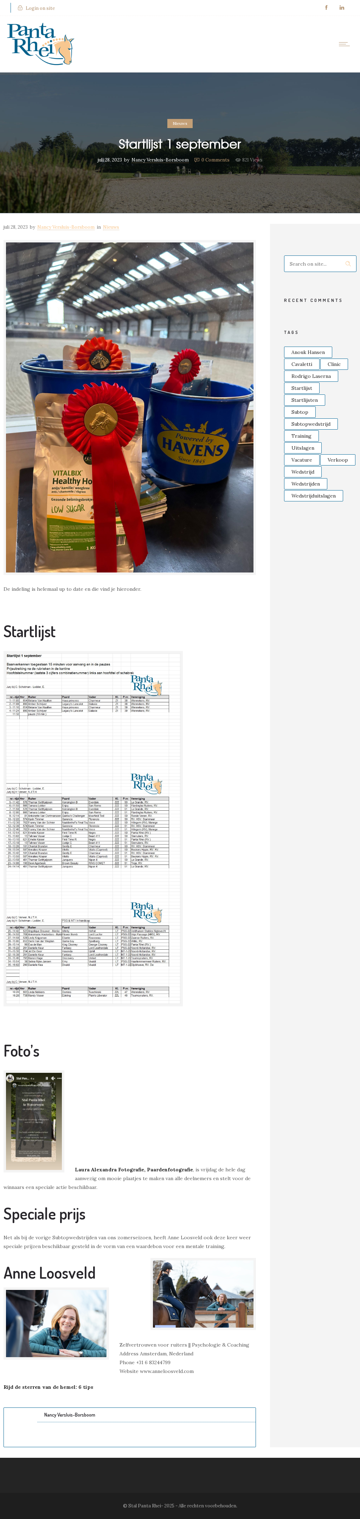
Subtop (299, 412)
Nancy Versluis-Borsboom (160, 160)
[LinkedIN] (341, 7)
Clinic (334, 364)
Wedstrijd (302, 472)
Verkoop (338, 460)
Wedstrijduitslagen (313, 496)
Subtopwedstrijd (310, 424)
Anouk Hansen (308, 352)
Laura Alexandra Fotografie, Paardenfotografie (134, 1169)
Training (301, 436)
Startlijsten (304, 400)
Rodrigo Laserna (311, 376)
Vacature (301, 460)
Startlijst (301, 388)
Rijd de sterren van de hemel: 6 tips (48, 1387)
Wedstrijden (305, 484)
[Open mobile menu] (346, 44)
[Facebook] (326, 7)
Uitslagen (302, 448)
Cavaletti (301, 364)
